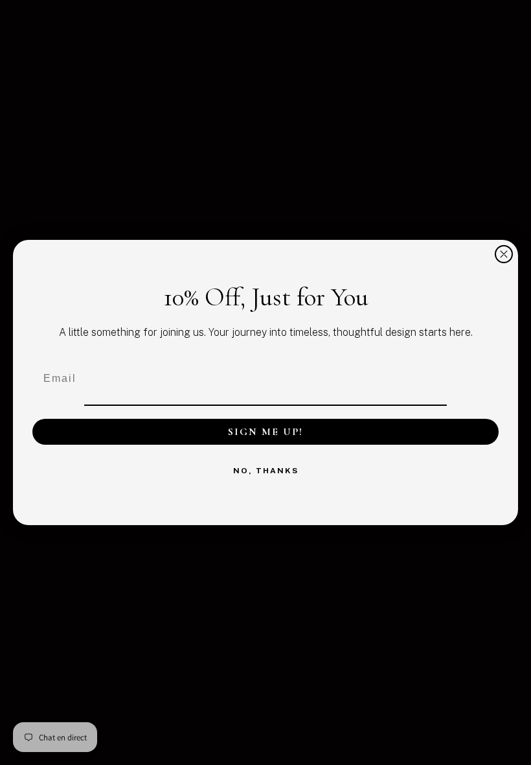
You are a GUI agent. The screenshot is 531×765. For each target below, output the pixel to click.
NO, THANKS (266, 470)
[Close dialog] (504, 254)
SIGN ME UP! (265, 431)
